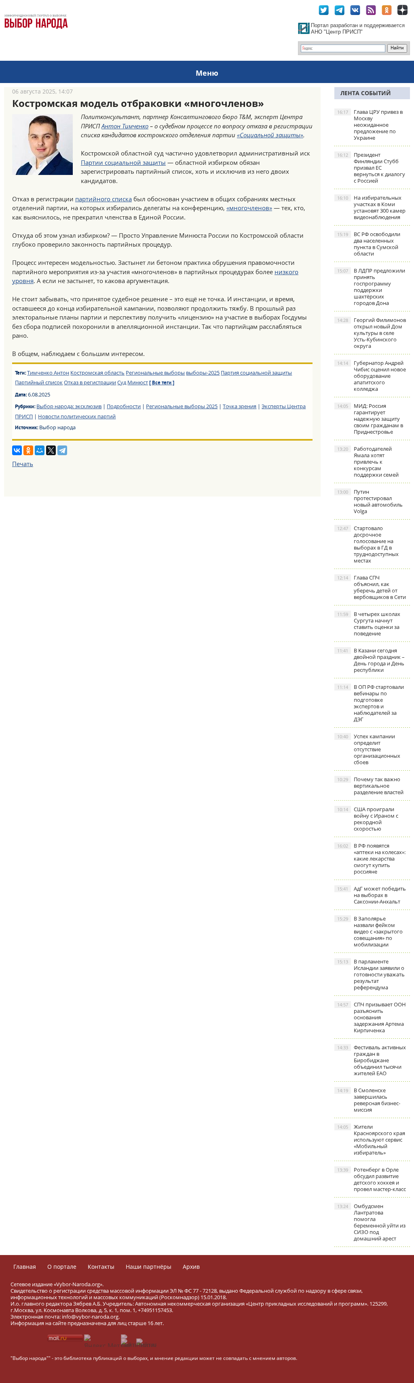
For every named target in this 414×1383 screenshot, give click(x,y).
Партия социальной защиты (256, 372)
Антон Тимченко (124, 126)
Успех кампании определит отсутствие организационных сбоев (368, 749)
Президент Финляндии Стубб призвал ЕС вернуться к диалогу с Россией (371, 167)
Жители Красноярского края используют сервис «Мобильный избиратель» (371, 1139)
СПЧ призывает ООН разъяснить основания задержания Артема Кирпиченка (371, 1017)
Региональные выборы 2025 (182, 406)
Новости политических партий (77, 416)
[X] (51, 450)
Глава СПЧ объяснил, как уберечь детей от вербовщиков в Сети (371, 587)
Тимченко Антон (48, 372)
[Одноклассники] (28, 450)
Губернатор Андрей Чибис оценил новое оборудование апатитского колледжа (371, 375)
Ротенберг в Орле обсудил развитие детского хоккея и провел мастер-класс (371, 1179)
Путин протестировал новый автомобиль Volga (370, 501)
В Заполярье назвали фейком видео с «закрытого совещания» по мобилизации (370, 931)
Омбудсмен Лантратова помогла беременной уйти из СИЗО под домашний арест (371, 1222)
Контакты (101, 1266)
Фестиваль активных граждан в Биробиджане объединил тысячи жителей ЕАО (371, 1060)
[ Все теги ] (161, 383)
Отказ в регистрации (90, 382)
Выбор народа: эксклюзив (68, 406)
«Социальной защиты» (270, 135)
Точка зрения (239, 406)
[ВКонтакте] (17, 450)
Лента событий (365, 93)
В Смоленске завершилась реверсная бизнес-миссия (368, 1100)
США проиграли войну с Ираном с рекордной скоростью (367, 819)
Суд (121, 382)
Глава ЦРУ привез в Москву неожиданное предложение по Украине (370, 124)
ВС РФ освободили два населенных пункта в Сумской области (368, 243)
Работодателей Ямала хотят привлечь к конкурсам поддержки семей (368, 461)
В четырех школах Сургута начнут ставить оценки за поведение (368, 623)
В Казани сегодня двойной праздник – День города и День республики (371, 660)
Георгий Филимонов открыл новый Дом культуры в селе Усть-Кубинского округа (371, 332)
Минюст (137, 382)
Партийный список (39, 382)
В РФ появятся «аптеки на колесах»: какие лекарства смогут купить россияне (371, 858)
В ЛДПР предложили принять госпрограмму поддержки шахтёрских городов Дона (371, 287)
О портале (61, 1266)
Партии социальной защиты (123, 162)
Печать (22, 464)
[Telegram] (62, 450)
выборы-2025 (203, 372)
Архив (191, 1266)
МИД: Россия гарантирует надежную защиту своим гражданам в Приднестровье (370, 418)
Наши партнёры (148, 1266)
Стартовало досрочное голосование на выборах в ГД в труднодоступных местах (368, 544)
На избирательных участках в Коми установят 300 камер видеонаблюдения (371, 207)
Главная (24, 1266)
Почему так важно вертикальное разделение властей (370, 786)
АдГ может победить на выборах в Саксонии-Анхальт (371, 895)
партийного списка (103, 199)
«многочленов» (249, 208)
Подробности (124, 406)
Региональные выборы (155, 372)
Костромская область (97, 372)
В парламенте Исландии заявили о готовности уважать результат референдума (371, 974)
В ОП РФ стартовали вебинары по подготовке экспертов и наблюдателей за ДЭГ (370, 703)
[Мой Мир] (39, 450)
